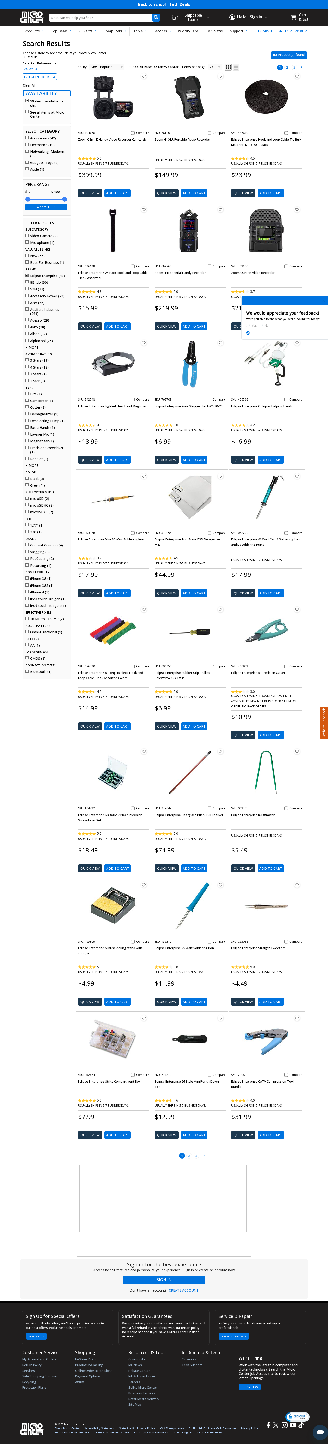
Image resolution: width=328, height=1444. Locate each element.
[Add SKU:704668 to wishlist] (144, 76)
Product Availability (89, 1365)
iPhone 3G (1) (41, 578)
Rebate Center (139, 1370)
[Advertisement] (120, 1198)
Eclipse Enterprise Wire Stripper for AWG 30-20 (188, 406)
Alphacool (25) (41, 341)
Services (160, 31)
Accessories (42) (43, 138)
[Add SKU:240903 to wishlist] (297, 609)
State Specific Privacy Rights (137, 1428)
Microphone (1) (42, 242)
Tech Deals (179, 4)
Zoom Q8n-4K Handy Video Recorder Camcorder (113, 139)
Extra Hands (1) (42, 427)
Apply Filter (46, 207)
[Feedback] (323, 722)
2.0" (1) (36, 532)
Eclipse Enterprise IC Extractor (253, 815)
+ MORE (31, 347)
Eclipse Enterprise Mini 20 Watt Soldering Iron (111, 539)
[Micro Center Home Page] (32, 15)
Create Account (184, 1290)
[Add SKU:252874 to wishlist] (144, 1018)
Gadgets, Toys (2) (44, 163)
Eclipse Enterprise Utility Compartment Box (109, 1081)
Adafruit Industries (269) (44, 311)
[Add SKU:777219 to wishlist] (220, 1018)
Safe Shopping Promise (39, 1376)
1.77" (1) (36, 525)
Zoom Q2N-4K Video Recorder (253, 272)
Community (136, 1359)
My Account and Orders (39, 1359)
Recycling (29, 1382)
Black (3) (37, 479)
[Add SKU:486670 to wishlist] (297, 76)
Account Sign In (183, 1432)
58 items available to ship (46, 103)
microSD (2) (39, 499)
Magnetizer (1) (42, 441)
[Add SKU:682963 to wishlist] (220, 209)
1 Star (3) (37, 381)
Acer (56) (37, 303)
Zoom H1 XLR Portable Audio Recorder (182, 139)
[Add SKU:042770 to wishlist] (297, 476)
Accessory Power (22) (47, 296)
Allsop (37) (38, 334)
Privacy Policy (250, 1428)
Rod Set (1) (39, 459)
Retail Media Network (143, 1399)
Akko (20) (37, 327)
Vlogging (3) (40, 552)
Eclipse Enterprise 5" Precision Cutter (258, 673)
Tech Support (192, 1365)
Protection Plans (34, 1387)
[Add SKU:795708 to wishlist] (220, 343)
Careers (134, 1382)
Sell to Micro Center (142, 1387)
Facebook (268, 1425)
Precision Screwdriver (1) (46, 450)
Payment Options (88, 1376)
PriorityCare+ (189, 31)
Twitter (276, 1425)
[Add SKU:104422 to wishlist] (144, 751)
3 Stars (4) (38, 374)
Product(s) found (289, 54)
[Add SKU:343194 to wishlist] (220, 476)
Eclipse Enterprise (39, 77)
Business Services (141, 1393)
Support (236, 31)
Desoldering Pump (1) (47, 421)
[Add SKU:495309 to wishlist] (144, 885)
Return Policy (32, 1365)
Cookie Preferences (209, 1432)
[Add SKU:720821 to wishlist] (297, 1018)
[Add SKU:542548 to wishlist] (144, 343)
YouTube (293, 1425)
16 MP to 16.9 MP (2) (47, 619)
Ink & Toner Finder (141, 1376)
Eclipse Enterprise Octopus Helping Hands (262, 406)
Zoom (30, 69)
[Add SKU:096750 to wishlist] (220, 609)
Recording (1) (40, 565)
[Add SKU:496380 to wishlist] (144, 609)
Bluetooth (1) (41, 672)
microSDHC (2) (42, 505)
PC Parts (85, 31)
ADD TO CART (117, 193)
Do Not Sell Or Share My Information (212, 1428)
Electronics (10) (42, 145)
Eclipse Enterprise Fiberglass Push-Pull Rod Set (189, 815)
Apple (138, 31)
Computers (112, 31)
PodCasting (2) (42, 559)
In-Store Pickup (86, 1359)
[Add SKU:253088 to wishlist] (297, 885)
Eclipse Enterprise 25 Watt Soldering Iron (184, 948)
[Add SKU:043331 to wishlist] (297, 751)
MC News (215, 31)
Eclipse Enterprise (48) (47, 276)
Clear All (29, 85)
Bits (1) (36, 394)
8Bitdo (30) (39, 282)
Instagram (284, 1425)
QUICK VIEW (90, 193)
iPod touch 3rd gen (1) (48, 599)
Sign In (164, 1279)
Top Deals (59, 31)
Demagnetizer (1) (44, 414)
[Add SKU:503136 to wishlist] (297, 209)
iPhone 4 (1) (39, 592)
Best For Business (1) (47, 262)
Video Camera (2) (44, 236)
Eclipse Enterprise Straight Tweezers (258, 948)
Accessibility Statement (99, 1428)
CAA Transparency (172, 1428)
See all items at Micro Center (47, 114)
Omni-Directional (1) (46, 632)
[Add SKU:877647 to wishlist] (220, 751)
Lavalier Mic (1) (42, 434)
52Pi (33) (37, 289)
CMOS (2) (37, 658)
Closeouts (189, 1359)
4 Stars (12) (39, 367)
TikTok (300, 1425)
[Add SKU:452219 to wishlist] (220, 885)
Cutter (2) (38, 407)
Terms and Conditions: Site (72, 1432)
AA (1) (35, 645)
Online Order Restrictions (93, 1370)
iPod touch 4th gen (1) (48, 606)
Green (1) (37, 485)
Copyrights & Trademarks (151, 1432)
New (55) (37, 256)
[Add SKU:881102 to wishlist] (220, 76)
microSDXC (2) (41, 512)
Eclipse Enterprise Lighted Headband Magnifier (112, 406)
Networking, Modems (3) (47, 154)
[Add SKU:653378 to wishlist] (144, 476)
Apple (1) (37, 169)
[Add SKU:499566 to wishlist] (297, 343)
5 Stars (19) (39, 360)
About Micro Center (67, 1428)
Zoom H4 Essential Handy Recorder (180, 272)
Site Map (134, 1404)
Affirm (79, 1382)
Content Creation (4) (46, 545)
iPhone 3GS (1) (42, 585)
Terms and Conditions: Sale (111, 1432)
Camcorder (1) (41, 401)
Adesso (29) (39, 320)
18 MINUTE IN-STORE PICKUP (282, 31)
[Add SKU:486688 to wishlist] (144, 209)
